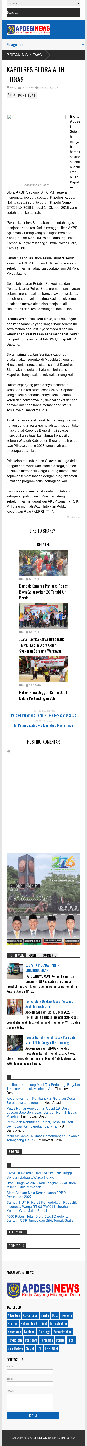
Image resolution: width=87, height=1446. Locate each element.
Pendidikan (15, 1340)
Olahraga (44, 1331)
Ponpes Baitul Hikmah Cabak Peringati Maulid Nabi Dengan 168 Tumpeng (50, 1040)
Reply (13, 87)
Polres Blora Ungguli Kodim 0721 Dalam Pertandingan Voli (43, 695)
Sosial (30, 1348)
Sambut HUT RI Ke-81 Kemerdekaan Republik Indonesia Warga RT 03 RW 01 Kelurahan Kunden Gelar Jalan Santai (42, 1206)
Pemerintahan (62, 1331)
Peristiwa (31, 1340)
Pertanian (46, 1340)
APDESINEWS (38, 1438)
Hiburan (13, 1323)
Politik (60, 1340)
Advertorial (30, 1315)
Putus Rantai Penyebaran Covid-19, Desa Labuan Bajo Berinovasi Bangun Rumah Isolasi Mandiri (42, 1112)
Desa (55, 1315)
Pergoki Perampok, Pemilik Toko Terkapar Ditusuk (43, 715)
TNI (39, 1348)
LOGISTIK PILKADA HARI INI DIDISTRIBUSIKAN (42, 968)
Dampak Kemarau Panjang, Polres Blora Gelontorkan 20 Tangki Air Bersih (43, 591)
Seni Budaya (15, 1348)
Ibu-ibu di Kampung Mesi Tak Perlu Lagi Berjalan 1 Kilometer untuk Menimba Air (43, 1087)
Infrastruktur (58, 1323)
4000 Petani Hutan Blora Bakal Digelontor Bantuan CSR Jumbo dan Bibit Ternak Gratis (40, 1218)
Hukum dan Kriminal (34, 1323)
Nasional (29, 1331)
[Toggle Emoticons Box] (9, 751)
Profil (71, 1340)
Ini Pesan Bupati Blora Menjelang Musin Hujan (43, 725)
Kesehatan (14, 1331)
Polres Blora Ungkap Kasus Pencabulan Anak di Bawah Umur (50, 1004)
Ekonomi (66, 1315)
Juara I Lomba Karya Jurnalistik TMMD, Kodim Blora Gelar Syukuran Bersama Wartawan (41, 645)
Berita (45, 1315)
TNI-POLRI (27, 87)
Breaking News (24, 55)
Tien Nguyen (68, 1438)
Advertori (14, 1315)
